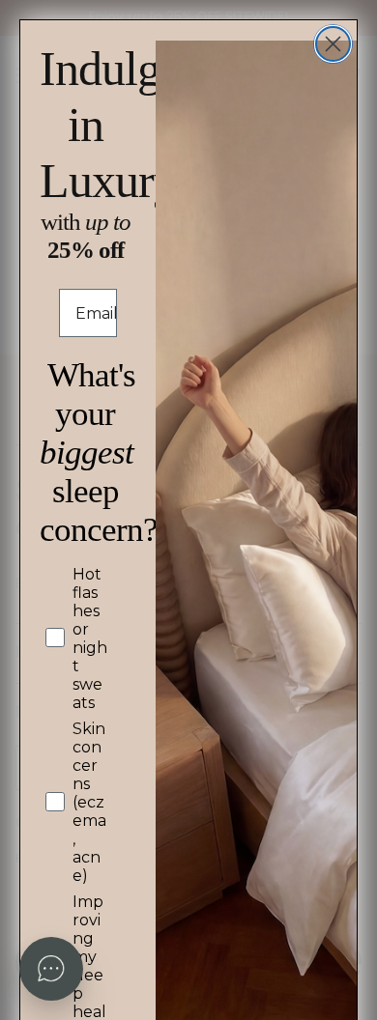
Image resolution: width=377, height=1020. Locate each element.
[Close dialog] (333, 44)
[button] (51, 969)
